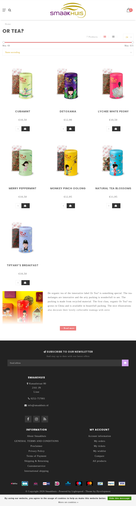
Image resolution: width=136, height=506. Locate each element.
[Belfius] (14, 483)
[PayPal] (111, 483)
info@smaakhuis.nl (38, 405)
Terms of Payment (36, 456)
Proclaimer (36, 446)
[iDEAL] (57, 483)
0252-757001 (38, 398)
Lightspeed (77, 491)
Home (8, 24)
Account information (99, 436)
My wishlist (99, 451)
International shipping (36, 471)
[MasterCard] (89, 483)
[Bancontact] (100, 483)
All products (99, 461)
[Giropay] (46, 483)
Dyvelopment (104, 491)
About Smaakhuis (36, 436)
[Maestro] (79, 483)
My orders (99, 441)
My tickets (99, 446)
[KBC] (68, 483)
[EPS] (36, 483)
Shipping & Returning (36, 461)
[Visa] (122, 483)
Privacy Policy (37, 451)
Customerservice (36, 466)
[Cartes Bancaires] (25, 483)
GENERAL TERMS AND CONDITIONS (36, 441)
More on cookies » (68, 502)
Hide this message (119, 498)
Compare (99, 456)
